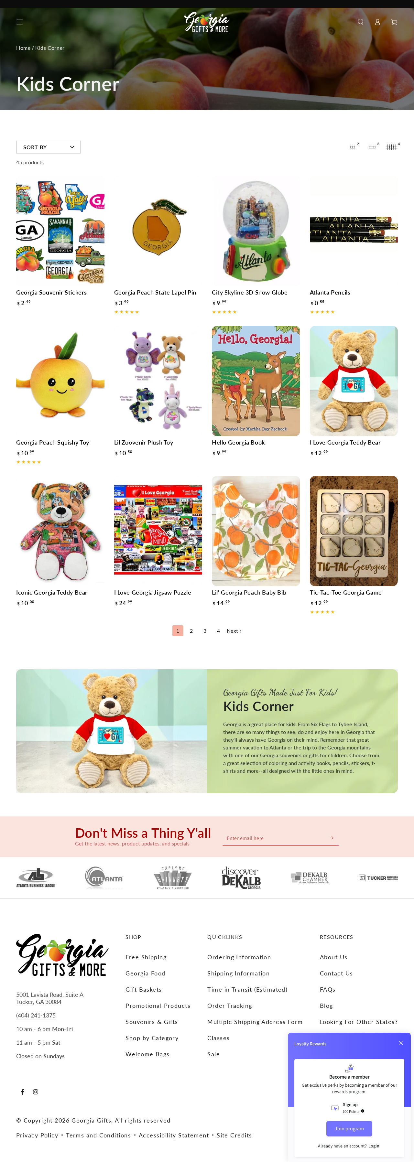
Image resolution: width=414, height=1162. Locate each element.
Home (23, 48)
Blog (326, 1005)
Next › (234, 631)
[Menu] (19, 22)
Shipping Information (238, 973)
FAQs (328, 989)
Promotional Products (158, 1005)
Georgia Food (145, 973)
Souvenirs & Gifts (151, 1021)
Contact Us (336, 973)
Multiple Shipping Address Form (255, 1021)
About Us (334, 957)
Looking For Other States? (359, 1021)
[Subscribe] (331, 838)
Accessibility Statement (174, 1135)
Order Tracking (229, 1005)
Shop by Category (152, 1037)
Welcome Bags (147, 1054)
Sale (213, 1054)
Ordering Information (239, 957)
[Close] (400, 1043)
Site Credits (234, 1135)
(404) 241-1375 (36, 1015)
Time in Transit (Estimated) (247, 989)
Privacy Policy (37, 1135)
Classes (218, 1037)
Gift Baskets (143, 989)
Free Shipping (146, 957)
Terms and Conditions (98, 1135)
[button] (360, 22)
